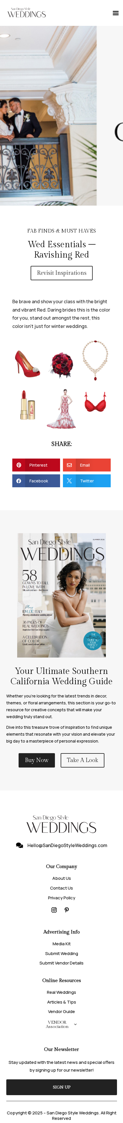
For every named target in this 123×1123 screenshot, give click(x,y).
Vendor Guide (61, 1011)
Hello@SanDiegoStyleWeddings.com (67, 845)
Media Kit (62, 944)
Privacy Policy (61, 898)
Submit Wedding (61, 953)
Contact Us (61, 888)
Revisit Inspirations (61, 273)
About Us (61, 878)
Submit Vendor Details (61, 963)
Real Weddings (61, 992)
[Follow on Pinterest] (66, 910)
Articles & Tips (61, 1002)
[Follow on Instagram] (54, 910)
